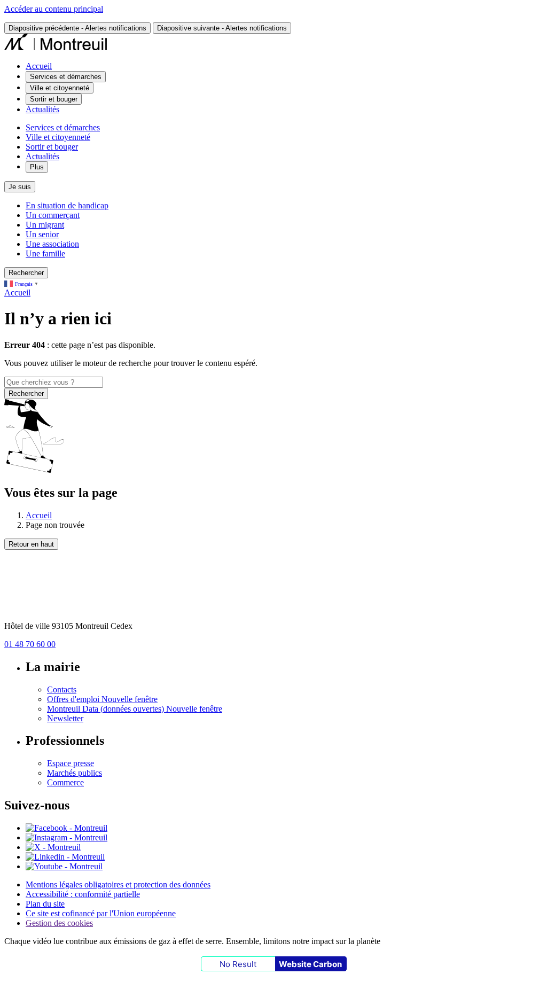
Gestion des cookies (59, 922)
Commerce (65, 782)
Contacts (61, 689)
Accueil (39, 66)
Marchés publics (74, 772)
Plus (37, 167)
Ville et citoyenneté (58, 137)
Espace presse (70, 763)
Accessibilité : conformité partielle (83, 894)
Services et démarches (63, 127)
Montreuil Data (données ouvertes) (134, 708)
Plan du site (45, 903)
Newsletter (65, 718)
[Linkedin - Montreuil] (65, 856)
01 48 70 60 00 (30, 644)
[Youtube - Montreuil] (64, 866)
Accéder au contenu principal (53, 8)
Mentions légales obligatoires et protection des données (118, 884)
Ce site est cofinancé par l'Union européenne (101, 913)
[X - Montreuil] (53, 847)
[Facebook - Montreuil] (66, 827)
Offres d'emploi (102, 699)
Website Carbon (310, 964)
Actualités (42, 109)
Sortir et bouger (52, 146)
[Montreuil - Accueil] (55, 47)
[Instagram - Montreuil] (66, 837)
